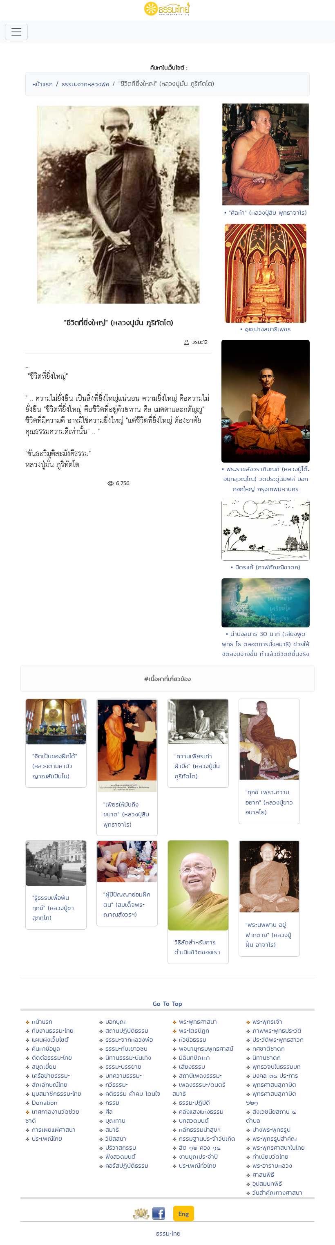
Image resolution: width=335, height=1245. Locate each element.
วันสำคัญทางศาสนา (277, 1192)
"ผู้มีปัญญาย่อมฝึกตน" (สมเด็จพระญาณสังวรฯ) (126, 904)
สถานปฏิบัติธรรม (126, 1030)
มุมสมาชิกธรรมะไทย (56, 1093)
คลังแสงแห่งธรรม (201, 1111)
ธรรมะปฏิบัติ (194, 1102)
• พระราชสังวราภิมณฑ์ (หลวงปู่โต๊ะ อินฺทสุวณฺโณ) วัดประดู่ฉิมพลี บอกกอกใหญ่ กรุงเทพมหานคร (266, 479)
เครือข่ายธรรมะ (51, 1075)
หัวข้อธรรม (192, 1039)
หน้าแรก (42, 84)
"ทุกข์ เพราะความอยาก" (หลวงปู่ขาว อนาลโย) (269, 802)
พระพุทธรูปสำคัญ (274, 1138)
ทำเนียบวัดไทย (270, 1156)
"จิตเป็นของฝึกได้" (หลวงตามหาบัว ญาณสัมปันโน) (54, 766)
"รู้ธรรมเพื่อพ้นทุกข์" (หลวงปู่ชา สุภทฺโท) (53, 907)
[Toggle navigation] (16, 32)
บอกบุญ (115, 1021)
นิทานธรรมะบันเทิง (128, 1057)
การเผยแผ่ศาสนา (54, 1129)
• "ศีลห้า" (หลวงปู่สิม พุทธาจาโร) (265, 212)
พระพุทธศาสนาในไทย (278, 1147)
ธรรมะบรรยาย (123, 1066)
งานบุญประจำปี (198, 1156)
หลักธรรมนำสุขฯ (200, 1129)
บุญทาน (115, 1120)
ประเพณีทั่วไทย (197, 1165)
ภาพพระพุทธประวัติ (277, 1030)
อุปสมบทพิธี (267, 1183)
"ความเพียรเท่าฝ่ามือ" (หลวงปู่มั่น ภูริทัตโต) (197, 766)
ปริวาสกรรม (120, 1147)
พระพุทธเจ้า (267, 1021)
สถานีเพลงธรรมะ (200, 1075)
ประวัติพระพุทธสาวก (278, 1039)
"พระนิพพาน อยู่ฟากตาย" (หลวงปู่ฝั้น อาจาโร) (268, 934)
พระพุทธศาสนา (198, 1021)
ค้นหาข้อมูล (46, 1048)
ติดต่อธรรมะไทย (52, 1057)
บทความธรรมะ (123, 1075)
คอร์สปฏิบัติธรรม (126, 1165)
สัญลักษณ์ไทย (49, 1084)
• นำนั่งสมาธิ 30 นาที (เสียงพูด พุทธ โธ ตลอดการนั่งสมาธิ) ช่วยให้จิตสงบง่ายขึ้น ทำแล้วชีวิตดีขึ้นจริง (265, 643)
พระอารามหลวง (272, 1165)
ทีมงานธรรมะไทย (53, 1030)
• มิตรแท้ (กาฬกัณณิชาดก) (265, 567)
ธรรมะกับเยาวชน (126, 1048)
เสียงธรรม (192, 1066)
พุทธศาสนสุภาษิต (274, 1084)
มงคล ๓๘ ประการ (275, 1075)
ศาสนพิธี (263, 1174)
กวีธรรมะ (116, 1084)
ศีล (109, 1111)
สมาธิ (112, 1129)
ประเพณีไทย (47, 1138)
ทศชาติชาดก (268, 1048)
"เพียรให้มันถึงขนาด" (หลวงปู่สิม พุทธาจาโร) (126, 814)
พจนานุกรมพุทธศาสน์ (206, 1048)
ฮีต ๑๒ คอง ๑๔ (199, 1147)
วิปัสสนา (115, 1138)
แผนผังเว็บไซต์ (50, 1039)
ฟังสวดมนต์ (120, 1156)
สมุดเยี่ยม (44, 1066)
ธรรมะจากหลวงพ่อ (85, 84)
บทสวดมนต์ (194, 1120)
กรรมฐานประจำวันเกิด (207, 1138)
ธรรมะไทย (168, 1233)
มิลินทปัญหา (194, 1057)
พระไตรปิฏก (194, 1030)
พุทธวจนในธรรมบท (276, 1066)
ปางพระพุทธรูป (271, 1129)
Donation (45, 1102)
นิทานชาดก (266, 1057)
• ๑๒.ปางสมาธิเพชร (265, 329)
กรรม (112, 1102)
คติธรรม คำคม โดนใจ (133, 1093)
